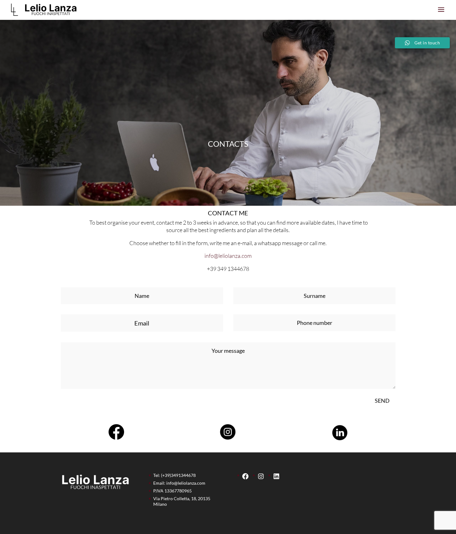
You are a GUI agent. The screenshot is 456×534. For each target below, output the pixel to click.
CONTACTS (228, 143)
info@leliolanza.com (228, 255)
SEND (382, 400)
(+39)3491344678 (178, 475)
